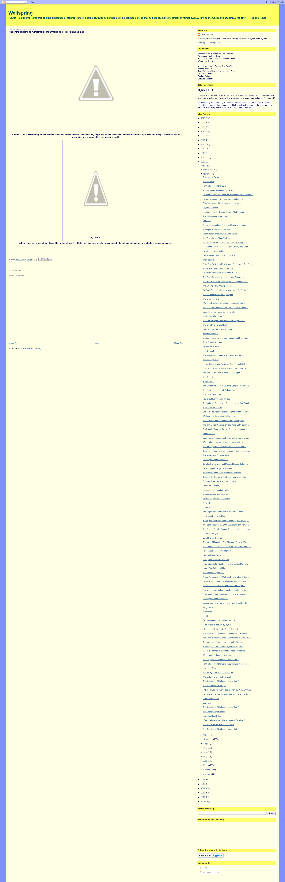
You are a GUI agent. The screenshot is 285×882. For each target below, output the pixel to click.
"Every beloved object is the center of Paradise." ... (225, 720)
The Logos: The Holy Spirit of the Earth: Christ (223, 512)
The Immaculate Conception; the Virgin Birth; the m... (226, 425)
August (206, 743)
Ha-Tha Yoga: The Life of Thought (217, 329)
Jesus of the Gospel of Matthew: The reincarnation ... (226, 477)
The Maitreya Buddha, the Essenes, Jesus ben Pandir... (227, 403)
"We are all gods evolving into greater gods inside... (225, 303)
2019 (203, 149)
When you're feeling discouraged (217, 229)
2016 (203, 162)
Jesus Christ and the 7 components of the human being (226, 451)
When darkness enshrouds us (215, 494)
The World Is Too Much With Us (216, 238)
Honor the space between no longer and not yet (223, 199)
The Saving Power (210, 360)
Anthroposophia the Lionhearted (216, 499)
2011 (203, 793)
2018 (203, 153)
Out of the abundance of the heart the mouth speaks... (226, 412)
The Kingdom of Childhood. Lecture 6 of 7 (221, 681)
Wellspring (20, 13)
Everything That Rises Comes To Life (219, 312)
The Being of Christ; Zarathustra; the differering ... (224, 242)
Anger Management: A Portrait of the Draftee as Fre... (226, 577)
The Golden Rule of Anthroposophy (218, 295)
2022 (203, 136)
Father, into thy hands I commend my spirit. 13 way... (226, 520)
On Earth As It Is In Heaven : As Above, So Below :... (226, 290)
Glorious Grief (209, 434)
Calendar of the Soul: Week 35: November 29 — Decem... (228, 195)
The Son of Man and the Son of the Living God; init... (225, 281)
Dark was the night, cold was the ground (220, 234)
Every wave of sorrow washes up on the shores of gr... (226, 438)
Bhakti (205, 616)
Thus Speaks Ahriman (212, 342)
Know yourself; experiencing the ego (218, 190)
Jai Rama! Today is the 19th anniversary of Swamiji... (226, 525)
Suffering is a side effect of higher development (223, 646)
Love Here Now (209, 668)
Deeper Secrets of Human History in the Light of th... (225, 603)
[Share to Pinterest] (50, 259)
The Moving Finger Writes (214, 712)
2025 (203, 123)
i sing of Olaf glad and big (214, 568)
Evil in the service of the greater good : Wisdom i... (225, 651)
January (207, 774)
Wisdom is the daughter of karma (217, 655)
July (205, 748)
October (207, 735)
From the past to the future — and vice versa (222, 203)
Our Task (207, 221)
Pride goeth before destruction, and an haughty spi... (225, 564)
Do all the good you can (213, 538)
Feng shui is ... (209, 607)
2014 (203, 780)
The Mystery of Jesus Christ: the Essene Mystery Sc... (227, 386)
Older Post (178, 343)
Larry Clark (207, 34)
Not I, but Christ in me (212, 316)
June (205, 752)
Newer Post (14, 343)
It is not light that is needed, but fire (218, 672)
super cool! (207, 612)
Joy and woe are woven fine (215, 216)
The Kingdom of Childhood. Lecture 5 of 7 (221, 707)
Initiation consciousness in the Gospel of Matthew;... (225, 307)
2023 (203, 131)
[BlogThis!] (42, 259)
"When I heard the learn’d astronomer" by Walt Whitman (227, 690)
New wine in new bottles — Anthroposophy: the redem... (227, 590)
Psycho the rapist (210, 208)
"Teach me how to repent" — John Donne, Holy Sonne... (227, 247)
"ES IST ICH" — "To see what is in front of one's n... (225, 368)
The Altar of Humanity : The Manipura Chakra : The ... (226, 542)
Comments (206, 872)
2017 (203, 157)
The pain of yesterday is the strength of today (222, 642)
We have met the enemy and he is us (219, 416)
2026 (203, 118)
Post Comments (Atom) (31, 348)
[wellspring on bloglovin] (211, 857)
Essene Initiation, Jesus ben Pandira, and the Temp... (226, 338)
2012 (203, 788)
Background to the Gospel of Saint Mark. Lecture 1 (225, 212)
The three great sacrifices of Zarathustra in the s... (224, 446)
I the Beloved (208, 507)
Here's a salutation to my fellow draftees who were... (225, 581)
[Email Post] (35, 260)
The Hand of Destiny (211, 177)
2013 (203, 784)
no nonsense (208, 181)
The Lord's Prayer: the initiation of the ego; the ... (224, 320)
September (208, 739)
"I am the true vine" (211, 699)
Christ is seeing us (211, 533)
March (206, 765)
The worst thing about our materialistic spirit (221, 373)
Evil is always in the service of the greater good (223, 420)
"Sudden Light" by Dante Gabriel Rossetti (220, 629)
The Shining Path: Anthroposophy (217, 286)
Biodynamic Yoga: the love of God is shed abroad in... (226, 429)
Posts (204, 868)
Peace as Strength (211, 486)
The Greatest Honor (211, 299)
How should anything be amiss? (216, 399)
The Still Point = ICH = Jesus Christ (218, 725)
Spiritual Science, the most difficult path (220, 273)
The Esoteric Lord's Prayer (214, 685)
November (208, 174)
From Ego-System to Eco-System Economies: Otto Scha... (228, 264)
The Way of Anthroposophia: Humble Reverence (223, 277)
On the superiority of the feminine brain (219, 620)
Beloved (206, 503)
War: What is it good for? (213, 573)
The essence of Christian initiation (217, 455)
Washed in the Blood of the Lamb (217, 677)
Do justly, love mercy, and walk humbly (219, 481)
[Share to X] (44, 259)
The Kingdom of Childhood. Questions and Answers (225, 633)
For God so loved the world (214, 186)
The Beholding (209, 377)
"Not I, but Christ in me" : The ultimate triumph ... (224, 585)
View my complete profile (209, 42)
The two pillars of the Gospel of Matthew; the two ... (225, 355)
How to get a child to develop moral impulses (222, 473)
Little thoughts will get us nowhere (217, 468)
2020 (203, 144)
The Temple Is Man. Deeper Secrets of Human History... (227, 546)
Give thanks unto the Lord (214, 251)
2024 (203, 127)
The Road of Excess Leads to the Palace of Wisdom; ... (227, 638)
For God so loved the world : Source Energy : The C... (226, 664)
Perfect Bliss (208, 381)
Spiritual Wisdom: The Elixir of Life (218, 268)
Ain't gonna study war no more (216, 559)
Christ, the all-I (209, 351)
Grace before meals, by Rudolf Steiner (219, 255)
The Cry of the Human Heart (215, 325)
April (205, 761)
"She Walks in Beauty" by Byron (217, 625)
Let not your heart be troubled (215, 460)
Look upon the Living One (214, 516)
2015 (203, 166)
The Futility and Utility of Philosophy (218, 390)
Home (96, 343)
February (207, 770)
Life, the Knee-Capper (212, 555)
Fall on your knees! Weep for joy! (217, 551)
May (205, 756)
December (208, 169)
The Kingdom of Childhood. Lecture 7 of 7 (221, 659)
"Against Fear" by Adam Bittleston (217, 490)
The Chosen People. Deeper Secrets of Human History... (227, 529)
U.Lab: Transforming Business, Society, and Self (224, 364)
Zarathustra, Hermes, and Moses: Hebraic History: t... (226, 464)
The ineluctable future (212, 394)
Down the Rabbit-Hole (212, 716)
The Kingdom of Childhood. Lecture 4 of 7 (221, 729)
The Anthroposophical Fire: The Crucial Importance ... (226, 225)
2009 (203, 801)
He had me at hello (211, 347)
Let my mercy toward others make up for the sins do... (226, 694)
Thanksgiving (208, 260)
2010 (203, 797)
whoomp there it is (210, 334)
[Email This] (39, 259)
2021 (203, 140)
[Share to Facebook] (47, 259)
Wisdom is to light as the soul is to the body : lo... (224, 442)
